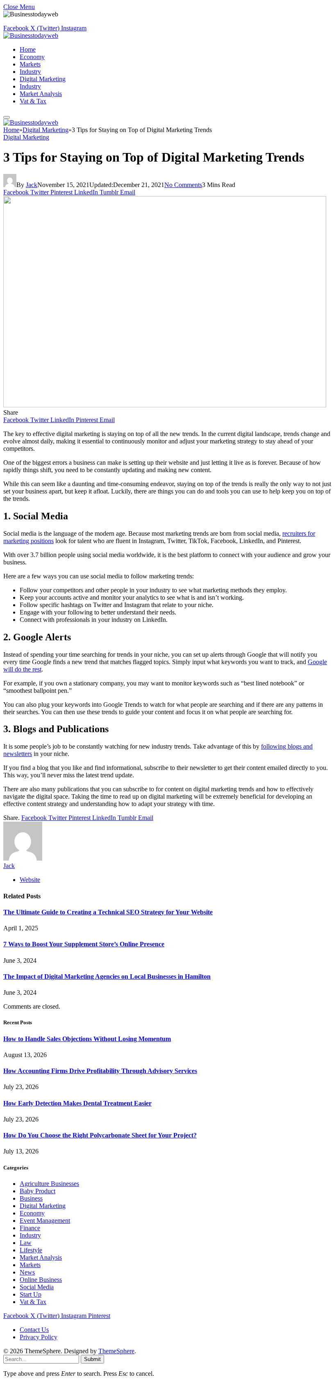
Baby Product (37, 1191)
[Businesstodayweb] (30, 35)
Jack (31, 184)
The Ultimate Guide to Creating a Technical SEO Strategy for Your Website (108, 912)
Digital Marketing (43, 78)
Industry (30, 71)
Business (31, 1198)
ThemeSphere (116, 1350)
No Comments (183, 184)
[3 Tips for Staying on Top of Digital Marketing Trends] (164, 405)
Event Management (45, 1220)
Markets (30, 64)
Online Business (41, 1279)
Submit (92, 1359)
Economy (32, 56)
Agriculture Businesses (49, 1183)
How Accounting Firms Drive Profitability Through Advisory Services (100, 1070)
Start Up (30, 1294)
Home (28, 49)
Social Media (37, 1287)
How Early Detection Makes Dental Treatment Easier (77, 1103)
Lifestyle (31, 1250)
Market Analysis (41, 93)
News (27, 1272)
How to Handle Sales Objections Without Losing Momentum (87, 1038)
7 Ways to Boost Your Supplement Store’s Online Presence (83, 944)
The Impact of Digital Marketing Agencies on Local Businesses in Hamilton (107, 976)
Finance (30, 1227)
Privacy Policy (38, 1337)
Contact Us (34, 1329)
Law (26, 1242)
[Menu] (6, 117)
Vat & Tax (33, 101)
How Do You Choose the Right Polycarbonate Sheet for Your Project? (100, 1135)
